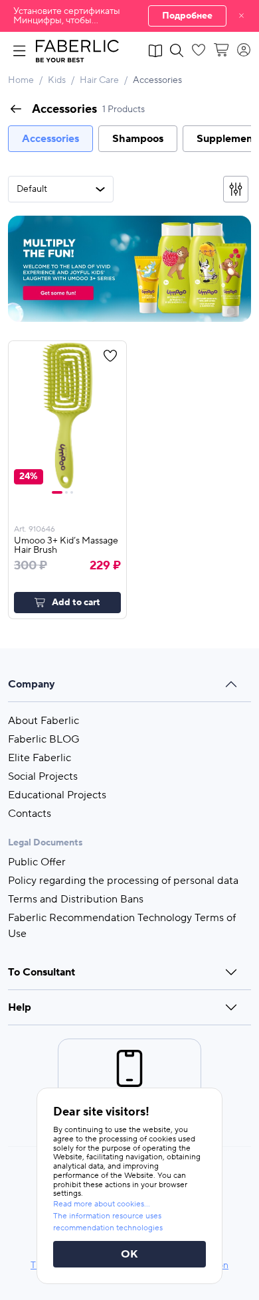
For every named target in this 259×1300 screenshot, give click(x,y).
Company (31, 684)
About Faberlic (43, 720)
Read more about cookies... (101, 1204)
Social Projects (43, 776)
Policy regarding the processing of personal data (123, 880)
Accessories (50, 138)
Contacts (29, 813)
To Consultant (41, 972)
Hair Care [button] (99, 80)
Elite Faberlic (39, 757)
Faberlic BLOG (44, 739)
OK (129, 1254)
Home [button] (21, 80)
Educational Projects (57, 795)
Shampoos (137, 138)
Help (19, 1007)
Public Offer (37, 862)
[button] (129, 16)
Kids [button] (57, 80)
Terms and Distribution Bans (75, 899)
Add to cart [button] (76, 603)
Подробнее (187, 16)
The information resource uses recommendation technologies (108, 1222)
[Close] (241, 16)
